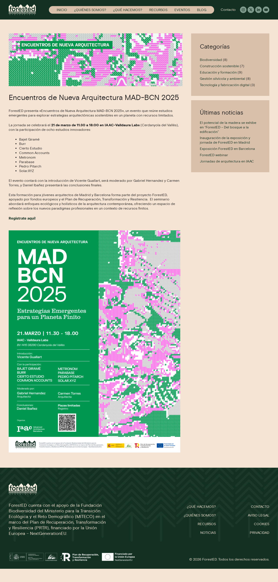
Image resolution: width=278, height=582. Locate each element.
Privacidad (259, 533)
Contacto (228, 10)
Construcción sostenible (219, 66)
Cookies (261, 524)
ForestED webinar (214, 155)
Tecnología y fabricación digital (225, 85)
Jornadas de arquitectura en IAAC (227, 161)
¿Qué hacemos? (127, 10)
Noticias (208, 533)
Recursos (158, 10)
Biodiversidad (211, 60)
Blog (201, 10)
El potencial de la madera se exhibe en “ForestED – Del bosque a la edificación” (228, 127)
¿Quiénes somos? (90, 10)
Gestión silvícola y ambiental (222, 79)
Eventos (182, 10)
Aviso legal (258, 515)
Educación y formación (218, 72)
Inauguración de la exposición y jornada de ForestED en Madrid (225, 140)
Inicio (62, 10)
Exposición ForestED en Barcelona (227, 149)
